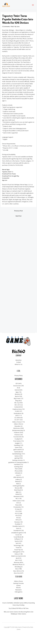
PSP (17, 519)
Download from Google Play (10, 176)
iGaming (16, 466)
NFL (17, 498)
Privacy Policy (18, 375)
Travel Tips (17, 549)
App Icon (4, 180)
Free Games (17, 441)
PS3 (16, 513)
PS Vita (17, 509)
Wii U (16, 560)
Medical (17, 481)
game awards (17, 449)
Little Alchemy (17, 477)
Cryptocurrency (17, 409)
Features (16, 432)
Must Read (17, 490)
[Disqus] (18, 246)
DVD (16, 415)
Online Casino (17, 500)
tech (17, 543)
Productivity (17, 507)
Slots (17, 528)
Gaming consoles (17, 460)
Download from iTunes (9, 173)
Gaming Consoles (18, 583)
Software (17, 539)
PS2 (17, 511)
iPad (12, 26)
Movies (17, 488)
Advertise (18, 360)
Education (17, 426)
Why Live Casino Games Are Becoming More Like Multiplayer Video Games (18, 612)
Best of (17, 396)
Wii (17, 558)
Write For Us (18, 364)
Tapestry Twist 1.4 (7, 171)
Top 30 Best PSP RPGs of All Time (18, 608)
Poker (17, 505)
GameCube (17, 451)
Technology (17, 545)
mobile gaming (17, 485)
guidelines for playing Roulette (17, 462)
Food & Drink (18, 436)
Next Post (18, 216)
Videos (17, 554)
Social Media (17, 537)
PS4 (17, 515)
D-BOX (17, 411)
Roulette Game (17, 526)
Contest (16, 407)
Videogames (17, 551)
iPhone (17, 471)
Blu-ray (16, 402)
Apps (17, 392)
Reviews (17, 522)
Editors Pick (17, 424)
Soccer (17, 534)
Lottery (17, 479)
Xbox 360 (16, 571)
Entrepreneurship (17, 430)
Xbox (16, 568)
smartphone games (17, 532)
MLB (17, 483)
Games (17, 456)
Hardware (17, 464)
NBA (17, 492)
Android (17, 390)
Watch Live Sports (16, 556)
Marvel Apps (6, 169)
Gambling (17, 445)
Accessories (17, 385)
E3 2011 (17, 419)
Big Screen (17, 398)
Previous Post (18, 210)
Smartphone (17, 530)
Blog (16, 400)
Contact (18, 362)
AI (17, 387)
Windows (17, 562)
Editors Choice (16, 422)
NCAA (17, 494)
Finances (17, 434)
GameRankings (16, 453)
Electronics (16, 428)
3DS (16, 383)
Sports (17, 541)
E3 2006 (17, 417)
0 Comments (6, 26)
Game (16, 447)
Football (17, 439)
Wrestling (17, 566)
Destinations (17, 413)
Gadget (17, 443)
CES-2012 (17, 405)
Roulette (17, 524)
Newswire (17, 496)
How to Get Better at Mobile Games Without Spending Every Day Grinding (18, 603)
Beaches (17, 394)
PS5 (17, 517)
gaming (17, 458)
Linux (17, 475)
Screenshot (5, 178)
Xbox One (17, 573)
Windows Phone (17, 564)
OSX (17, 502)
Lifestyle (17, 473)
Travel (17, 547)
